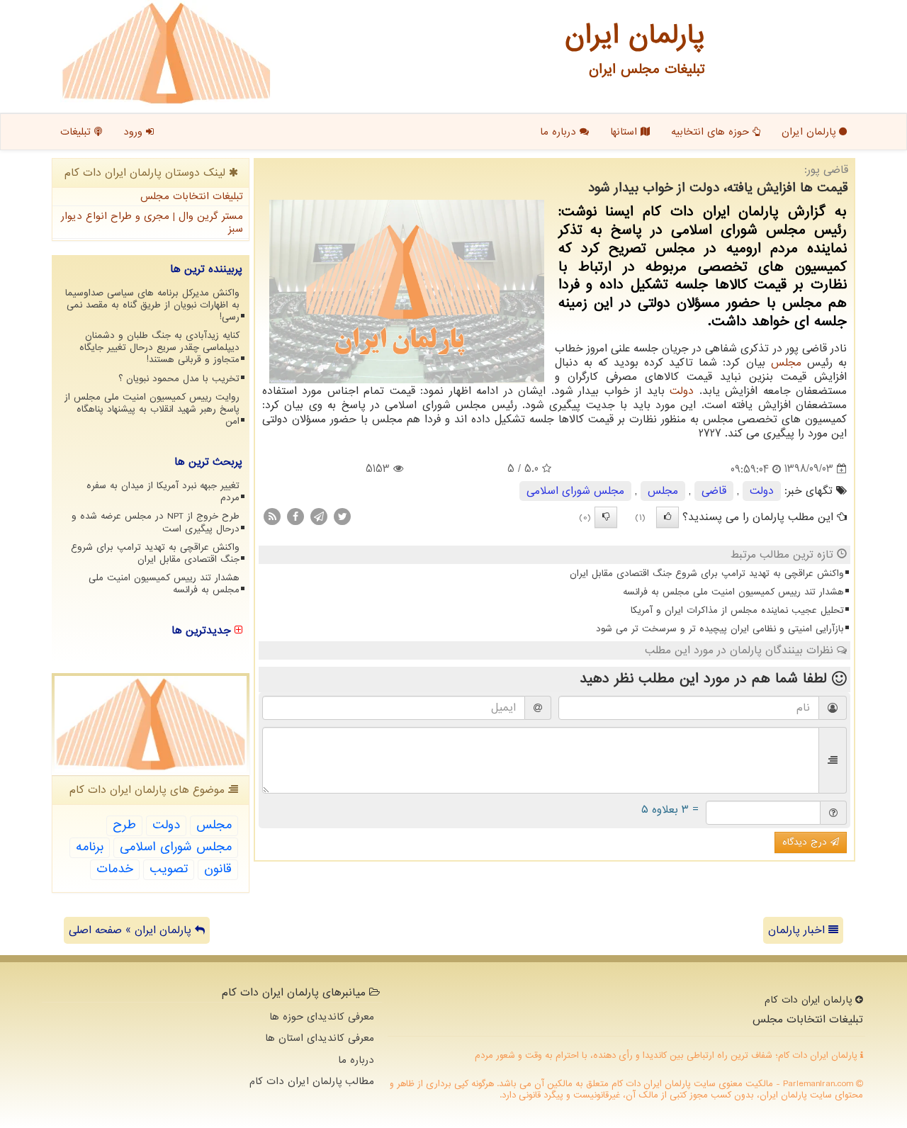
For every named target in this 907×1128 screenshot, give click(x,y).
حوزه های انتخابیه (712, 132)
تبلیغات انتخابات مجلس (191, 196)
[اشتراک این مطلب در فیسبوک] (295, 515)
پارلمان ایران (810, 132)
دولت (682, 391)
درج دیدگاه (806, 842)
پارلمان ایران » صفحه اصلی (132, 930)
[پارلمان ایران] (166, 53)
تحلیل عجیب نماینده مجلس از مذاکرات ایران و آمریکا (737, 610)
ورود (134, 132)
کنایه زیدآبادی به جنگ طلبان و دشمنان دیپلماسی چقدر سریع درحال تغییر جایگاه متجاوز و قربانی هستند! (159, 347)
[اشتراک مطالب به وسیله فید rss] (272, 515)
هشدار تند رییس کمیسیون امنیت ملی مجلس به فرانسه (733, 592)
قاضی (714, 491)
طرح (124, 825)
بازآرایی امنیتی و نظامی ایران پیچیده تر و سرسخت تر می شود (720, 629)
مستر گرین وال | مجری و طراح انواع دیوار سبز (152, 222)
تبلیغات (77, 132)
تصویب (169, 869)
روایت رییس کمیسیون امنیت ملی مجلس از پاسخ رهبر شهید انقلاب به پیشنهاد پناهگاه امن (152, 409)
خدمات (114, 869)
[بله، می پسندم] (667, 517)
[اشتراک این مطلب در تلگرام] (319, 515)
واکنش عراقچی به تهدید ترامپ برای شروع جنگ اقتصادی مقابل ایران (707, 573)
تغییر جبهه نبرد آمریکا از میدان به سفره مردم (163, 491)
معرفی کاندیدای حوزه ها (321, 1017)
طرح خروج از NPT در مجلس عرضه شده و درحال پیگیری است (156, 522)
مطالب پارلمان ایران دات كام (311, 1081)
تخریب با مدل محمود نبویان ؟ (179, 378)
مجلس (786, 362)
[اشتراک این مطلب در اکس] (342, 515)
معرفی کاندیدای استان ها (319, 1038)
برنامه (89, 847)
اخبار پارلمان (798, 930)
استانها (625, 132)
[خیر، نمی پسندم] (606, 517)
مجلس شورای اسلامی (575, 491)
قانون (218, 869)
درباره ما (560, 132)
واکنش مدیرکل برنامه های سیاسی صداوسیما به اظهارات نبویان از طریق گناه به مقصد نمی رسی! (152, 305)
